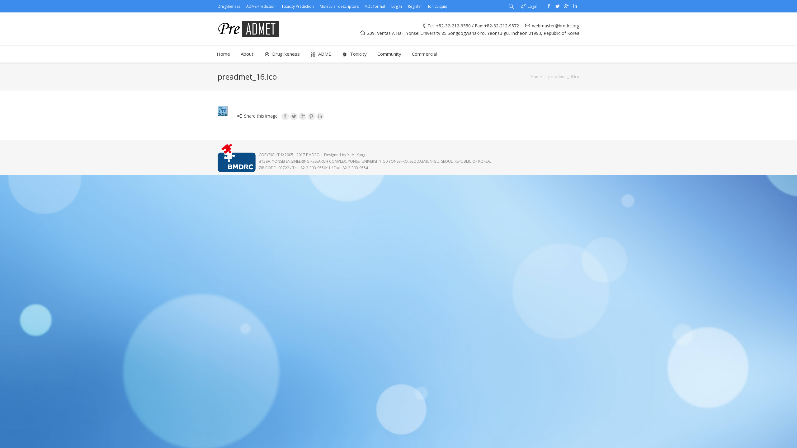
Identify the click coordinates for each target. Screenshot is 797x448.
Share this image (261, 116)
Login (532, 6)
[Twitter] (557, 6)
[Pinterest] (311, 116)
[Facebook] (549, 6)
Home (536, 76)
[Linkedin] (575, 6)
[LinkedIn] (320, 116)
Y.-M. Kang (356, 154)
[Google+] (566, 6)
